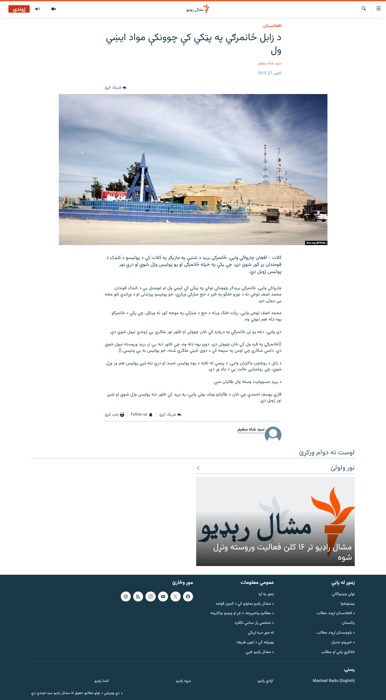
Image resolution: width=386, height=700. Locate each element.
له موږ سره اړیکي (261, 633)
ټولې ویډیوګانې (343, 594)
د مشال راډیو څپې (260, 652)
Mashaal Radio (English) (334, 681)
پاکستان (348, 623)
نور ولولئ (343, 468)
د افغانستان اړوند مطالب (335, 613)
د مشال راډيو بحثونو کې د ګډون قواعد (245, 603)
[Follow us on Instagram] (150, 597)
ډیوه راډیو (183, 681)
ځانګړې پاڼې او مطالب (338, 652)
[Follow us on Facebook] (188, 597)
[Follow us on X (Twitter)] (175, 597)
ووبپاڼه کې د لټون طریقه (255, 642)
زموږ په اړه (266, 594)
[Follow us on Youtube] (163, 597)
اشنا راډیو (102, 681)
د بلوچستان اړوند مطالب (336, 633)
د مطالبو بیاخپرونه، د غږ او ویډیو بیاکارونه (242, 613)
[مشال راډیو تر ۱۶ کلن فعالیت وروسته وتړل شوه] (275, 521)
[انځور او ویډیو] (53, 9)
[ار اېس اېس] (138, 597)
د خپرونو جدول (343, 642)
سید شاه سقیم (269, 63)
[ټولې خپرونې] (37, 9)
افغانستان (272, 26)
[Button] (116, 88)
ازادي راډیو (265, 681)
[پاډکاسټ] (126, 597)
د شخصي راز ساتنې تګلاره (254, 623)
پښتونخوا (348, 603)
